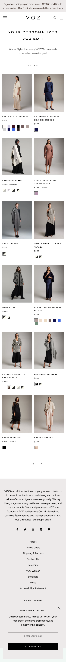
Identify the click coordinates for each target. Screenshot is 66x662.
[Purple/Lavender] (22, 190)
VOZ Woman (33, 570)
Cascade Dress (11, 438)
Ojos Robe (8, 308)
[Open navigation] (5, 17)
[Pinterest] (41, 529)
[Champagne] (45, 320)
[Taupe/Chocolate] (9, 387)
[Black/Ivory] (18, 190)
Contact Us (33, 559)
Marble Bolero (44, 438)
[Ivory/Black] (13, 190)
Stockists (33, 576)
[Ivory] (4, 126)
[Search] (55, 17)
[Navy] (9, 129)
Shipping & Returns (33, 553)
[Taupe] (27, 126)
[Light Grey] (4, 129)
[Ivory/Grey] (4, 190)
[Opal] (9, 126)
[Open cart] (61, 17)
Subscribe (33, 647)
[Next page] (41, 464)
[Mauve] (36, 193)
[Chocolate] (18, 129)
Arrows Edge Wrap (46, 374)
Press (33, 582)
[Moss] (36, 323)
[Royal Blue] (13, 129)
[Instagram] (33, 529)
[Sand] (36, 447)
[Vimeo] (49, 529)
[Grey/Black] (36, 384)
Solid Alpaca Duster (15, 117)
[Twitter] (25, 529)
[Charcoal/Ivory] (4, 253)
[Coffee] (22, 126)
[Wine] (13, 126)
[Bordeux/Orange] (4, 387)
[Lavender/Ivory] (9, 190)
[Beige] (40, 320)
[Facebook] (17, 529)
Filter (33, 66)
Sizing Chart (33, 547)
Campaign (33, 565)
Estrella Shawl (12, 180)
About (33, 541)
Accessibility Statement (33, 588)
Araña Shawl (10, 244)
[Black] (18, 126)
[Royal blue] (59, 320)
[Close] (59, 608)
